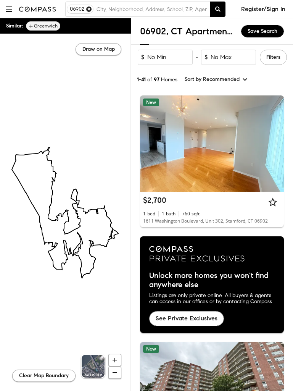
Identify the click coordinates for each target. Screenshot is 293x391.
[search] (217, 9)
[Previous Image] (149, 143)
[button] (9, 9)
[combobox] (151, 9)
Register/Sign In (263, 9)
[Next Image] (275, 143)
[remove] (89, 9)
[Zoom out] (114, 373)
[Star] (273, 202)
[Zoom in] (114, 360)
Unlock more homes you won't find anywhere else (209, 280)
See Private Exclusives (186, 318)
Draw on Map (98, 49)
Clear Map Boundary (44, 375)
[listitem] (43, 26)
